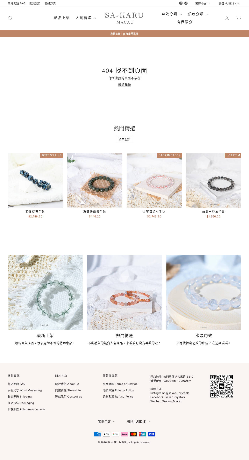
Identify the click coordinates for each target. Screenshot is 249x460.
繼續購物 (124, 85)
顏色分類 (196, 14)
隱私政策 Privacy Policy (118, 390)
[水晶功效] (203, 292)
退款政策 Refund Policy (118, 396)
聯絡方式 (50, 3)
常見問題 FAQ (16, 3)
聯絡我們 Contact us (68, 396)
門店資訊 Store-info (68, 390)
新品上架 (62, 18)
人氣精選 (84, 18)
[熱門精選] (124, 292)
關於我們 (35, 3)
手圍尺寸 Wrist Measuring (25, 390)
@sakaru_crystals (177, 393)
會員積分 (185, 22)
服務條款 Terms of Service (120, 383)
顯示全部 (124, 139)
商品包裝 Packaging (21, 403)
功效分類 (170, 14)
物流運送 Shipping (20, 396)
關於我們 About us (67, 383)
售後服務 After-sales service (26, 409)
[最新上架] (45, 292)
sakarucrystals (175, 397)
